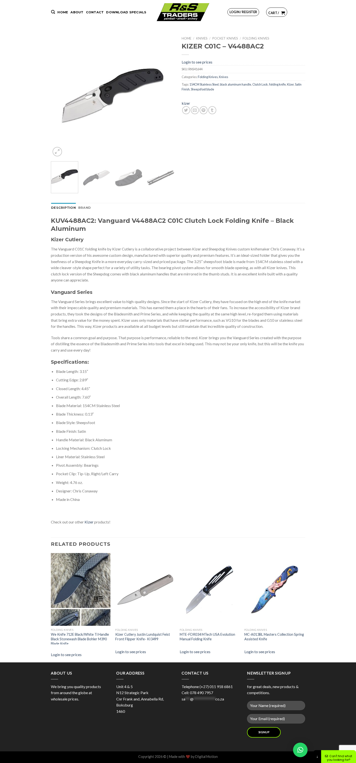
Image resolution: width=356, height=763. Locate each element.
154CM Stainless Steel (204, 84)
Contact (95, 12)
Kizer (290, 84)
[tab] (63, 208)
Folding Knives (256, 38)
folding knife (277, 84)
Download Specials (126, 12)
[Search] (53, 12)
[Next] (166, 95)
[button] (300, 750)
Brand (84, 207)
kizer (186, 103)
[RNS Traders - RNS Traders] (182, 12)
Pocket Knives (225, 38)
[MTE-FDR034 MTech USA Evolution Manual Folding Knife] (216, 589)
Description (63, 207)
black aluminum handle (235, 84)
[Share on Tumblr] (212, 110)
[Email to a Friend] (195, 110)
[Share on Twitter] (186, 110)
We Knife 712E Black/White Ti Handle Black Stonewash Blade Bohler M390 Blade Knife (80, 638)
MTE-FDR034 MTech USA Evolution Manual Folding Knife (207, 636)
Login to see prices (197, 62)
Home (62, 12)
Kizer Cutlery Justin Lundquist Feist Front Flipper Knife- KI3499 (142, 636)
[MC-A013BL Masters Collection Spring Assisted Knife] (280, 589)
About (76, 12)
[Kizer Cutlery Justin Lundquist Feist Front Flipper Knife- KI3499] (151, 589)
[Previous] (59, 95)
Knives (202, 38)
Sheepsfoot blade (202, 89)
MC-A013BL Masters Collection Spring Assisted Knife (274, 636)
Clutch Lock (260, 84)
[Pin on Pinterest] (204, 110)
